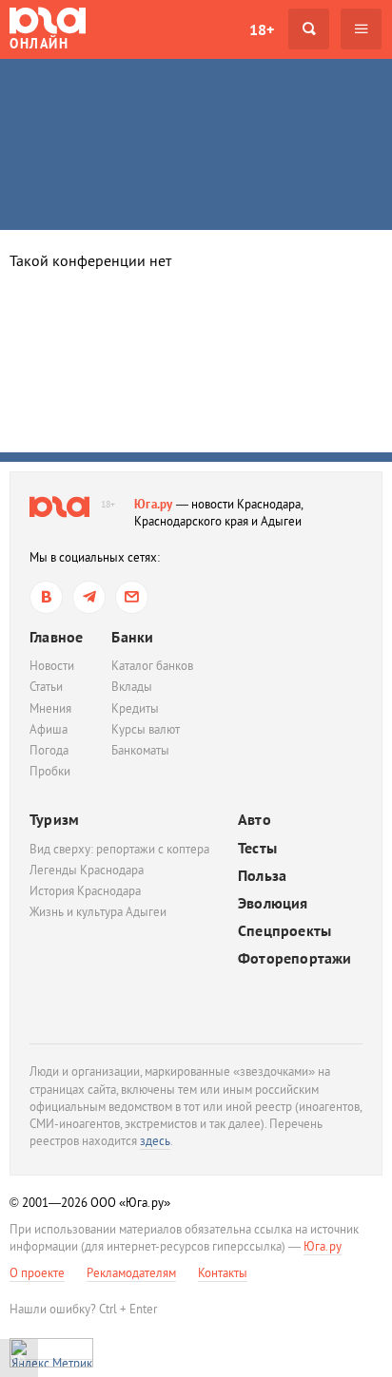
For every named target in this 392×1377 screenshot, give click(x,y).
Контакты (222, 1273)
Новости (51, 666)
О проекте (37, 1273)
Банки (132, 636)
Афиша (48, 729)
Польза (262, 876)
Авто (254, 820)
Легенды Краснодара (86, 870)
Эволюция (273, 903)
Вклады (131, 687)
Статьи (46, 687)
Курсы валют (145, 729)
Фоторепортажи (295, 958)
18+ (261, 29)
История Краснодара (85, 891)
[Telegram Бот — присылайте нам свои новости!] (131, 597)
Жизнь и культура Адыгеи (98, 912)
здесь (155, 1141)
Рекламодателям (131, 1273)
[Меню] (361, 29)
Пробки (49, 771)
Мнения (50, 708)
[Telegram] (89, 597)
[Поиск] (308, 29)
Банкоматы (140, 750)
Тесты (257, 848)
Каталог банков (152, 666)
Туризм (54, 819)
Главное (56, 636)
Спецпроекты (284, 931)
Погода (49, 750)
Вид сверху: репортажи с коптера (119, 849)
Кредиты (135, 708)
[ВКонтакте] (46, 597)
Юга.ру (153, 504)
